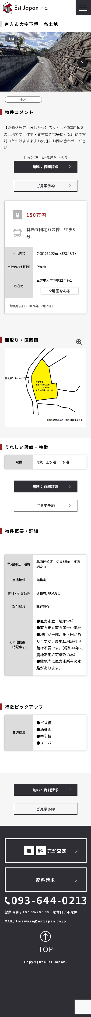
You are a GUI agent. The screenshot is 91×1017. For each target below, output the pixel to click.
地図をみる (61, 290)
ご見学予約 (45, 185)
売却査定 (46, 850)
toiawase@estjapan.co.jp (41, 921)
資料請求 (45, 880)
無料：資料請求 (45, 166)
